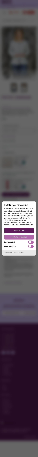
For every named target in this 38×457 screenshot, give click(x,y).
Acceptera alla (19, 230)
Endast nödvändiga (19, 237)
